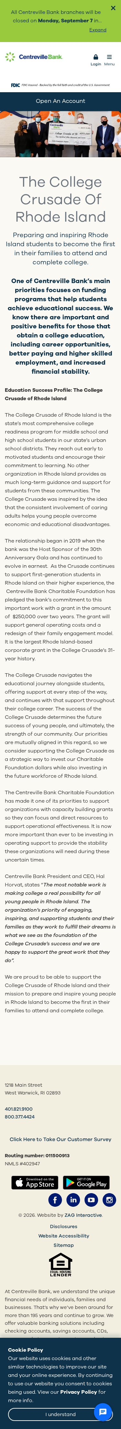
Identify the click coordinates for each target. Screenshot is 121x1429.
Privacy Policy (78, 1392)
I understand (60, 1414)
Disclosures (63, 1226)
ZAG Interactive (83, 1215)
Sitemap (64, 1245)
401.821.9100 (19, 1109)
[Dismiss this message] (113, 8)
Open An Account (60, 101)
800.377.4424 (20, 1117)
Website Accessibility (63, 1236)
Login (96, 64)
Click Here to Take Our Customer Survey (60, 1139)
